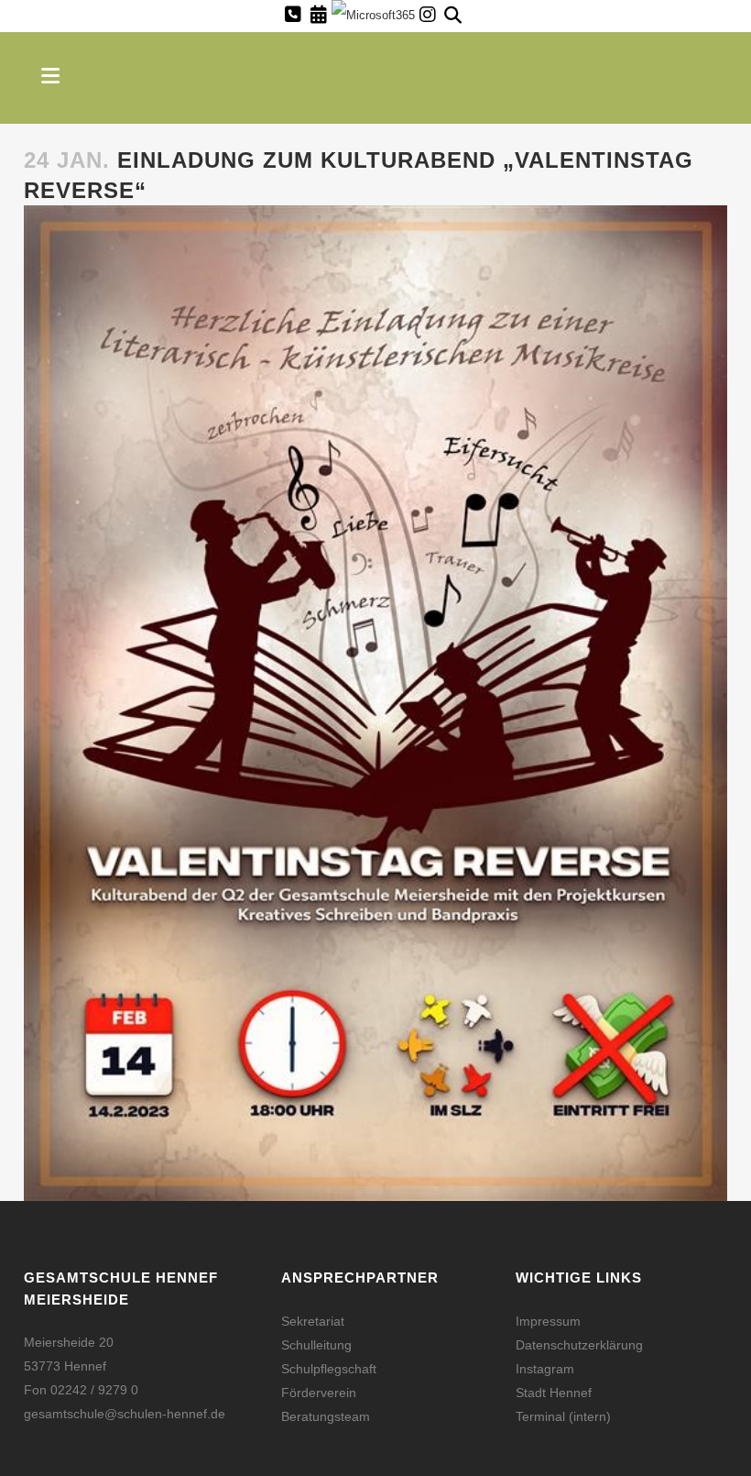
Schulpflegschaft (328, 1368)
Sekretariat (312, 1321)
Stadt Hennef (554, 1392)
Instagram (545, 1368)
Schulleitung (316, 1345)
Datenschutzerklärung (579, 1345)
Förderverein (318, 1392)
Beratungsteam (325, 1416)
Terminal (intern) (563, 1416)
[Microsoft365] (373, 17)
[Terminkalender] (319, 15)
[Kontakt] (293, 15)
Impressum (548, 1321)
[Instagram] (428, 15)
